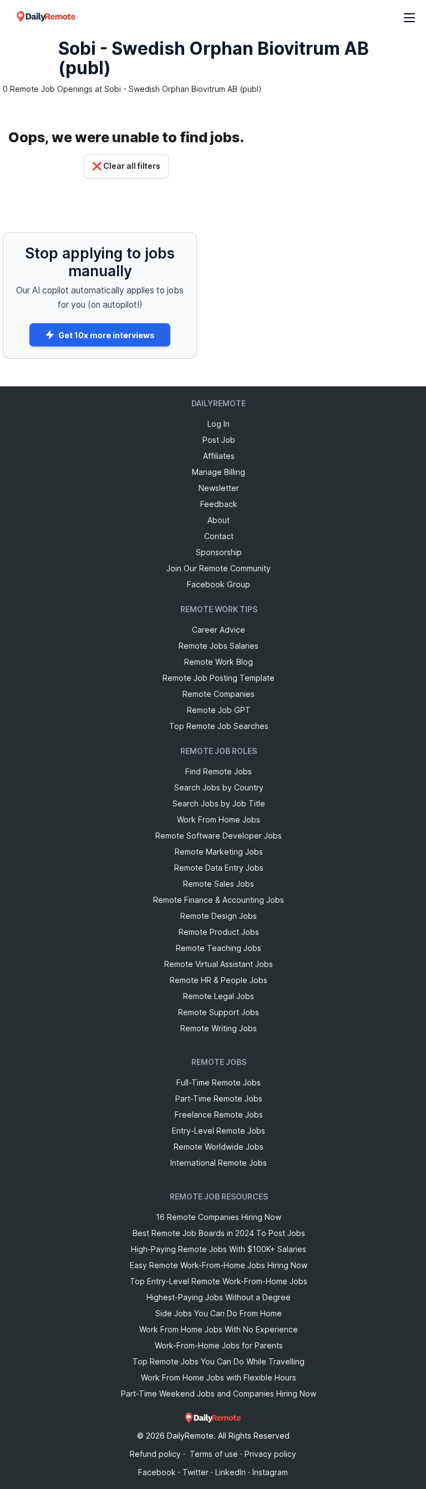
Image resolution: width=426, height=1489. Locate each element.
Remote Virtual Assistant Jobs (218, 964)
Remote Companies (218, 694)
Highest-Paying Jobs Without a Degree (218, 1297)
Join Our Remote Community (218, 568)
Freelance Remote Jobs (219, 1114)
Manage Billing (218, 472)
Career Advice (218, 629)
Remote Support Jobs (218, 1012)
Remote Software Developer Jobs (218, 835)
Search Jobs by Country (218, 787)
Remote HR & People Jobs (218, 980)
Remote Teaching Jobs (218, 948)
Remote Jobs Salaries (218, 645)
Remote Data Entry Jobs (218, 867)
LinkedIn (230, 1472)
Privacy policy (270, 1454)
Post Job (218, 439)
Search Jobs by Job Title (219, 803)
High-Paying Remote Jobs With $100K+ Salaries (218, 1249)
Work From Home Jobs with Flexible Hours (218, 1377)
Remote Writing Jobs (218, 1028)
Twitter (195, 1472)
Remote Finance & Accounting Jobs (218, 899)
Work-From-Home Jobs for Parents (219, 1345)
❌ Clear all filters (126, 165)
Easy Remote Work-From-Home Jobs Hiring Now (218, 1265)
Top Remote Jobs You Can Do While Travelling (219, 1361)
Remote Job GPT (219, 710)
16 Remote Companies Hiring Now (218, 1217)
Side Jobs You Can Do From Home (218, 1313)
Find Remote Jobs (218, 771)
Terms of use (214, 1454)
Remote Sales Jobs (218, 883)
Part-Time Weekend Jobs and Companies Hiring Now (218, 1393)
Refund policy (155, 1454)
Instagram (270, 1472)
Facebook (157, 1472)
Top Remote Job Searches (218, 726)
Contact (219, 536)
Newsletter (219, 488)
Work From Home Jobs (218, 819)
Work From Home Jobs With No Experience (218, 1329)
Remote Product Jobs (219, 932)
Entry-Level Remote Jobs (218, 1130)
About (218, 520)
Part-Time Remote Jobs (218, 1098)
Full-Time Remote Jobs (218, 1082)
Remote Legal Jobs (218, 996)
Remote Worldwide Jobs (218, 1146)
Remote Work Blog (218, 661)
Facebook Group (218, 584)
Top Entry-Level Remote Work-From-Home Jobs (218, 1281)
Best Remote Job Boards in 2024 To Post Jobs (219, 1233)
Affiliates (219, 456)
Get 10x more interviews (106, 335)
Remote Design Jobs (218, 916)
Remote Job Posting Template (219, 678)
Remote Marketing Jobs (219, 851)
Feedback (218, 504)
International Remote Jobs (218, 1162)
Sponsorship (219, 552)
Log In (218, 423)
